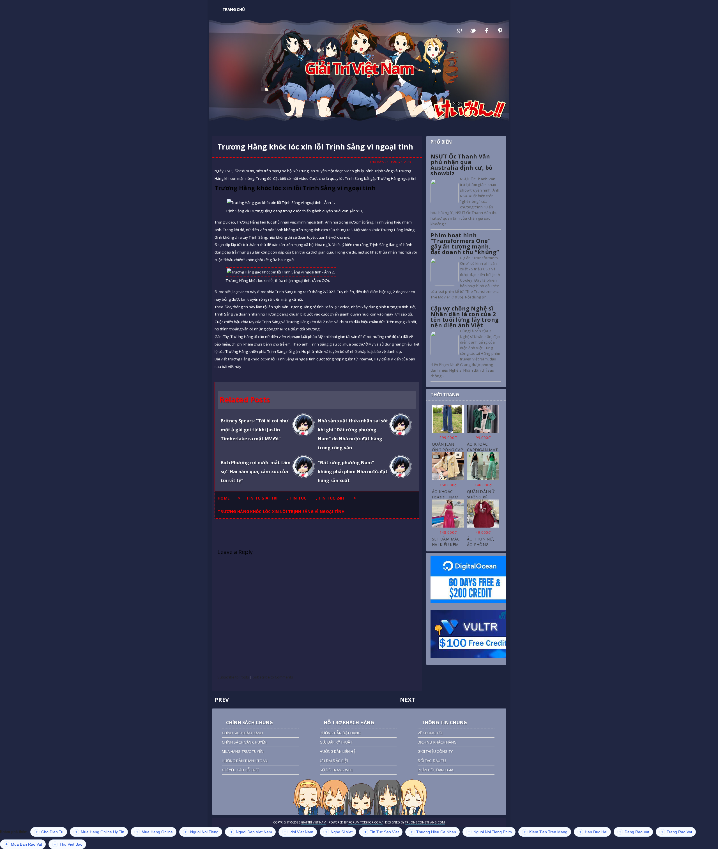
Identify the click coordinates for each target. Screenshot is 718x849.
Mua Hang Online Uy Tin (99, 832)
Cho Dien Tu (49, 832)
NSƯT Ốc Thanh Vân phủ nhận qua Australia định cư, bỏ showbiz (462, 165)
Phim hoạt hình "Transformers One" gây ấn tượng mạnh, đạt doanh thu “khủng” (465, 243)
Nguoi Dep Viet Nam (251, 832)
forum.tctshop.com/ (365, 822)
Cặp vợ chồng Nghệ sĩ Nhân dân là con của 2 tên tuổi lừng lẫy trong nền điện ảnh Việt (465, 317)
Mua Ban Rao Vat (23, 844)
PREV (222, 699)
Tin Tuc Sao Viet (381, 832)
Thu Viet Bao (68, 844)
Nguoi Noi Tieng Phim (490, 832)
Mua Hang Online (154, 832)
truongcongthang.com (425, 822)
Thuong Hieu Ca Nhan (433, 832)
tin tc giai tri (261, 498)
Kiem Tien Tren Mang (545, 832)
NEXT (407, 699)
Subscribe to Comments (273, 677)
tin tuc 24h (331, 498)
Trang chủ (233, 9)
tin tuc (297, 498)
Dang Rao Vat (634, 832)
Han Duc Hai (593, 832)
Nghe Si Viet (339, 832)
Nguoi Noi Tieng (201, 832)
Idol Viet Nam (298, 832)
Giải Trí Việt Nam (359, 68)
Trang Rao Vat (676, 832)
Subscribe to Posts (233, 677)
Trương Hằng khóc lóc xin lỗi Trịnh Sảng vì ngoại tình (315, 147)
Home (224, 498)
